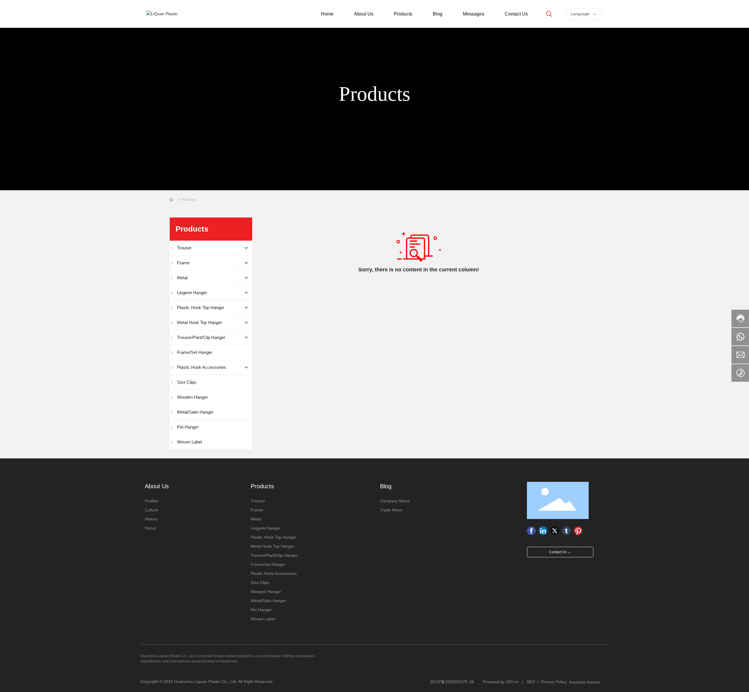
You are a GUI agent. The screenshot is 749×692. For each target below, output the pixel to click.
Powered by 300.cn (500, 681)
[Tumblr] (566, 530)
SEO (531, 681)
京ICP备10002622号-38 (452, 681)
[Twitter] (554, 530)
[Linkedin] (543, 530)
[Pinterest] (578, 530)
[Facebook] (531, 530)
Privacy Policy (553, 681)
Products (374, 94)
